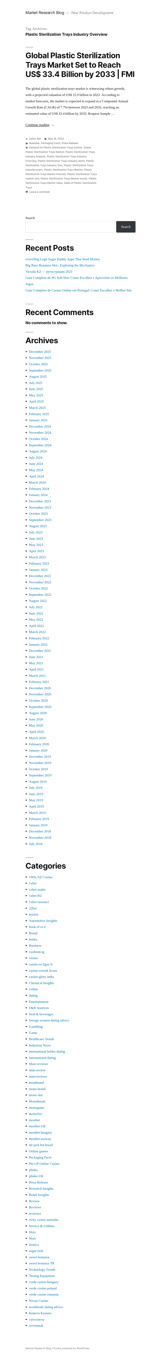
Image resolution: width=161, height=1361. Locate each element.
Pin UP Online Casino (44, 1163)
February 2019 (39, 819)
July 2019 (35, 788)
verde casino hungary (43, 1282)
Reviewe (35, 1207)
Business (34, 143)
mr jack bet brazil (41, 1145)
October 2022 (38, 588)
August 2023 (38, 526)
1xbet (33, 883)
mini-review (37, 1070)
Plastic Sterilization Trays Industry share (61, 160)
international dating (42, 1058)
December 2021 (40, 650)
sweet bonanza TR (42, 1263)
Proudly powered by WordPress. (71, 1348)
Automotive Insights (43, 921)
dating (33, 995)
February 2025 (39, 414)
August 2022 (38, 601)
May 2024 (36, 470)
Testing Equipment (42, 1276)
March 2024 (37, 482)
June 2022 (36, 613)
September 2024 (40, 445)
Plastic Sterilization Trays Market (63, 169)
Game (33, 1033)
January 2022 (38, 644)
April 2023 (36, 551)
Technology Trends (42, 1269)
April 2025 (36, 401)
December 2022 (40, 576)
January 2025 (38, 420)
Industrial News (40, 1045)
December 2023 (40, 501)
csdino (33, 989)
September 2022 (40, 594)
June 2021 (36, 657)
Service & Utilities (42, 1226)
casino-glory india (41, 977)
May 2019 (36, 800)
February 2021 (39, 682)
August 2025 (38, 376)
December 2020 (40, 688)
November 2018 (40, 837)
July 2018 (35, 844)
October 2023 (38, 513)
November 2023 (40, 507)
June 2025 (36, 389)
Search (30, 218)
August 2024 (38, 451)
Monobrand (37, 1101)
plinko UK (36, 1176)
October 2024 (38, 439)
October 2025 (38, 364)
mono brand (37, 1089)
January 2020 (38, 750)
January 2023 (38, 570)
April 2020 (36, 732)
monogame (36, 1107)
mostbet (34, 1120)
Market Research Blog (44, 12)
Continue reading (40, 125)
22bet (33, 908)
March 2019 (37, 813)
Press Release (70, 143)
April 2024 (36, 476)
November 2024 (40, 432)
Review (34, 1201)
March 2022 (37, 632)
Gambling (36, 1026)
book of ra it (37, 927)
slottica (34, 1245)
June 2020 (36, 719)
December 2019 (40, 756)
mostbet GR (37, 1126)
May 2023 (36, 545)
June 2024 (36, 464)
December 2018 (40, 831)
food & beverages (41, 1014)
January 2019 (38, 825)
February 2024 (39, 489)
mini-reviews (38, 1076)
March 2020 (37, 738)
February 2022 (39, 638)
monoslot (35, 1114)
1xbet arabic (37, 889)
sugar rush (36, 1251)
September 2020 (40, 707)
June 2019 (36, 794)
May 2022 (36, 619)
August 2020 (38, 713)
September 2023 (40, 520)
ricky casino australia (43, 1219)
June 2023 (36, 538)
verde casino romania (43, 1294)
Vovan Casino (38, 1301)
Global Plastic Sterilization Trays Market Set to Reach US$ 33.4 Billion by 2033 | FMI (79, 65)
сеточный (36, 1325)
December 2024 (40, 426)
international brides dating (47, 1051)
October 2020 (38, 700)
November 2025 (40, 358)
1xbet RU (35, 895)
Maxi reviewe (38, 1064)
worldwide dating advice (46, 1307)
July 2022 (35, 607)
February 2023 (39, 563)
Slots (32, 1232)
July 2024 (35, 457)
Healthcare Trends (41, 1039)
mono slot (36, 1095)
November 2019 (40, 763)
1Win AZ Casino (40, 877)
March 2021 (37, 675)
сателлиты (36, 1319)
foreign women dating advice (49, 1020)
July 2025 (35, 383)
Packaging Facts (50, 143)
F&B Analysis (39, 1008)
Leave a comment (39, 191)
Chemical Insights (41, 983)
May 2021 (36, 663)
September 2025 (40, 370)
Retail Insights (39, 1195)
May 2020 (36, 725)
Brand (33, 933)
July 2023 (35, 532)
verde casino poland (43, 1288)
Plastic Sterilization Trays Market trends (64, 178)
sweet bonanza (39, 1257)
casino (33, 958)
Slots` (33, 1238)
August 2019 (38, 781)
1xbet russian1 (39, 902)
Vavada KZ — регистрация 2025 (48, 271)
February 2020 (39, 744)
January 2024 (38, 495)
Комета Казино (40, 1313)
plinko (33, 1170)
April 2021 (36, 669)
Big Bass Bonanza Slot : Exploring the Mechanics (60, 265)
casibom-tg (36, 952)
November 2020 (40, 694)
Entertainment (38, 1002)
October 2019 (38, 769)
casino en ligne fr (41, 964)
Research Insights (41, 1188)
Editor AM (35, 138)
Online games (38, 1151)
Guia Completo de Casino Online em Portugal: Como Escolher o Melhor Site (78, 290)
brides (33, 939)
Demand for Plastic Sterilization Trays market (55, 147)
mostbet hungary (40, 1132)
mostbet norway (40, 1139)
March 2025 (37, 408)
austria (33, 914)
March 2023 (37, 557)
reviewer (35, 1213)
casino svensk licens (43, 970)
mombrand (36, 1082)
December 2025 (40, 351)
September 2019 (40, 775)
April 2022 (36, 626)
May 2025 (36, 395)
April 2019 (36, 806)
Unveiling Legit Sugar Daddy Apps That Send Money (62, 259)
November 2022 (40, 582)
